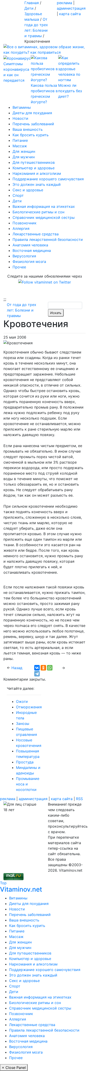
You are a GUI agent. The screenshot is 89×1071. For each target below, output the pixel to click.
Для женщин (24, 151)
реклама (64, 2)
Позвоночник (25, 223)
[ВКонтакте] (37, 667)
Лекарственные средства (36, 234)
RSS (79, 798)
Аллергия (21, 228)
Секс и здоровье (28, 190)
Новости (20, 118)
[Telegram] (37, 673)
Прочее (19, 267)
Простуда (25, 762)
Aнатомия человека (30, 245)
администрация (71, 8)
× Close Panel (14, 1067)
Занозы (22, 723)
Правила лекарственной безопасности (48, 239)
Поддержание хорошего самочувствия (48, 179)
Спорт (18, 195)
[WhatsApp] (49, 667)
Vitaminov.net (21, 889)
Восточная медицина (32, 250)
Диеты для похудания (32, 113)
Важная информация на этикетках (44, 206)
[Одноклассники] (43, 667)
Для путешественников (34, 162)
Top (3, 883)
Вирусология (24, 256)
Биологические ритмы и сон (38, 212)
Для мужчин (24, 157)
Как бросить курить (31, 135)
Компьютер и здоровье (34, 168)
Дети (17, 201)
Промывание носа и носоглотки (27, 784)
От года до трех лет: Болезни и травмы (21, 310)
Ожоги (22, 701)
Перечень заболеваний (33, 124)
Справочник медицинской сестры (44, 217)
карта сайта (70, 13)
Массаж (20, 146)
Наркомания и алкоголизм (37, 173)
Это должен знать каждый (37, 184)
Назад (16, 667)
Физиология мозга (29, 261)
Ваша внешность (28, 129)
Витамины (22, 107)
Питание (20, 140)
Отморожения (29, 707)
